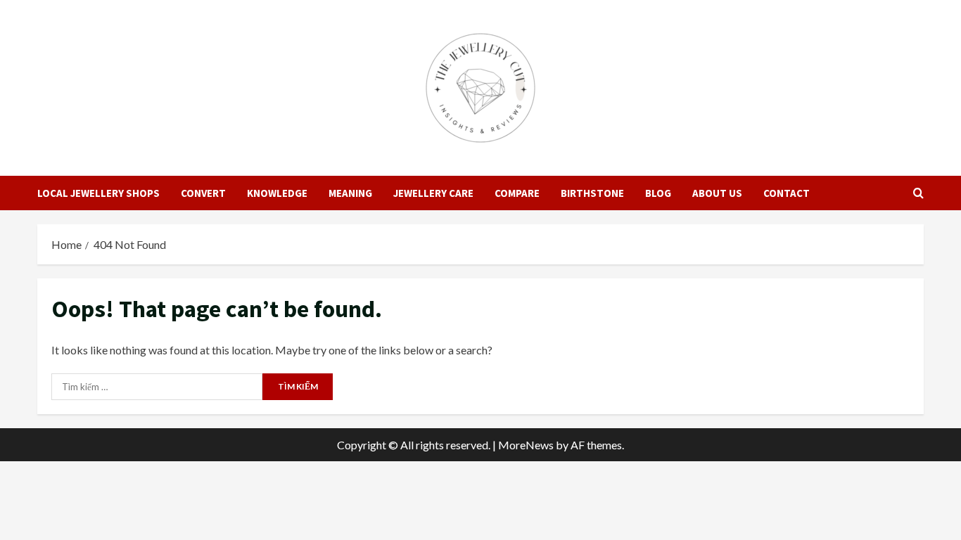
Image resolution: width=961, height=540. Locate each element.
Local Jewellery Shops (98, 193)
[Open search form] (918, 193)
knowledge (277, 193)
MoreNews (526, 444)
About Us (717, 193)
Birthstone (592, 193)
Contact (786, 193)
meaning (350, 193)
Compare (517, 193)
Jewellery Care (433, 193)
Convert (203, 193)
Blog (658, 193)
